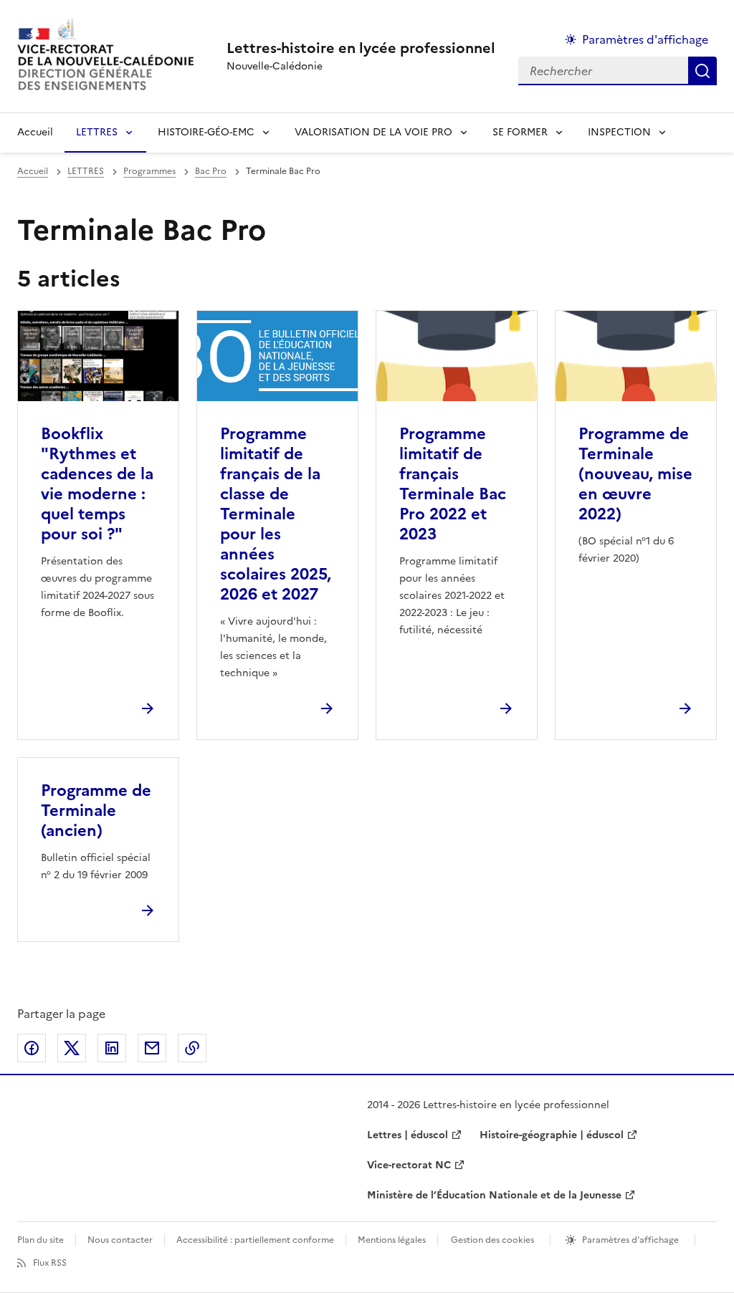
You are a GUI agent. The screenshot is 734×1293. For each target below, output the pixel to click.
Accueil (35, 132)
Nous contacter (120, 1240)
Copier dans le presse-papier (192, 1048)
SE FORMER (520, 132)
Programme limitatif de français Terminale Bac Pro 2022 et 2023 (452, 484)
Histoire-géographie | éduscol (552, 1135)
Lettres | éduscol (407, 1135)
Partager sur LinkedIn (111, 1048)
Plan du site (40, 1240)
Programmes (149, 171)
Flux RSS (50, 1262)
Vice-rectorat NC (409, 1165)
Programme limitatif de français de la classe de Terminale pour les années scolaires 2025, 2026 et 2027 (275, 514)
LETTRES (97, 132)
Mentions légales (392, 1240)
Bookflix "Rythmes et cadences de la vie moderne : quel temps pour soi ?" (97, 484)
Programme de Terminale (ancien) (96, 810)
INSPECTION (619, 132)
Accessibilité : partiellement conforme (255, 1240)
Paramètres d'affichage (645, 39)
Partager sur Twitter (71, 1048)
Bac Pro (211, 171)
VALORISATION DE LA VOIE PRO (373, 132)
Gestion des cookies (492, 1240)
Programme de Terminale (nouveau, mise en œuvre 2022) (635, 474)
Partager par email (152, 1048)
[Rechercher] (702, 71)
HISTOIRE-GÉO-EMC (206, 132)
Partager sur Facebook (31, 1048)
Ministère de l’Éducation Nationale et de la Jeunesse (494, 1195)
